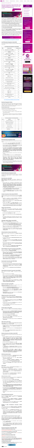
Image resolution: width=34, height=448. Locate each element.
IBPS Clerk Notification (27, 10)
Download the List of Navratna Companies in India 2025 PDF (11, 37)
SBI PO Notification (26, 11)
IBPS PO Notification (26, 13)
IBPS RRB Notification (26, 8)
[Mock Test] (12, 134)
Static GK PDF (5, 446)
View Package (27, 41)
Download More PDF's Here (16, 10)
